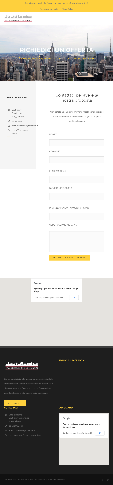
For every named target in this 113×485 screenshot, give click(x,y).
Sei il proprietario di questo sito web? (49, 298)
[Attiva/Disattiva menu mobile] (107, 20)
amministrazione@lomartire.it (75, 3)
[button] (56, 310)
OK (74, 297)
